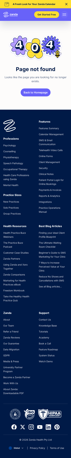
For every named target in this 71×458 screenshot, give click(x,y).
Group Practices (12, 213)
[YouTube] (39, 427)
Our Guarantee (11, 343)
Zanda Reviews (11, 337)
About (6, 319)
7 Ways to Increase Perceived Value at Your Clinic (52, 266)
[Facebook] (14, 427)
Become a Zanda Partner (16, 377)
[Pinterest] (57, 427)
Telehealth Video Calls (51, 150)
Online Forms (46, 156)
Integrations (45, 201)
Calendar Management (51, 134)
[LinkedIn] (48, 427)
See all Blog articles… (50, 286)
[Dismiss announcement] (66, 4)
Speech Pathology (13, 163)
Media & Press (11, 361)
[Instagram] (31, 427)
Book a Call (45, 343)
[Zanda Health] (10, 14)
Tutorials (43, 331)
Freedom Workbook (14, 290)
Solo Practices (11, 207)
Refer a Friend (10, 331)
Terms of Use (57, 448)
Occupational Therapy (15, 169)
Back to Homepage (36, 92)
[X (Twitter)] (22, 427)
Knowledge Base (48, 325)
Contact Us (45, 319)
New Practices (11, 201)
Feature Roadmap (48, 349)
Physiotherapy (11, 157)
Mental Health (10, 185)
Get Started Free (46, 14)
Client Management (49, 162)
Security (43, 168)
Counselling (9, 151)
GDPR (6, 355)
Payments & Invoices (50, 190)
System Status (46, 355)
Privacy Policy (37, 448)
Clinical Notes (46, 174)
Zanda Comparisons (14, 274)
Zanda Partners (11, 258)
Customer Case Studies (16, 252)
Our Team (8, 325)
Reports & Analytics (49, 195)
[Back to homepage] (35, 47)
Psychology (9, 145)
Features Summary (49, 128)
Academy (44, 337)
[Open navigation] (64, 14)
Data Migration (11, 349)
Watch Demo (46, 361)
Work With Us (10, 383)
